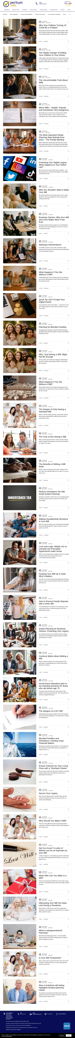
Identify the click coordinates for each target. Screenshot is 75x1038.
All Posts (5, 14)
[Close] (73, 1035)
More (64, 14)
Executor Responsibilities (26, 14)
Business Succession (40, 14)
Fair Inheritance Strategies (54, 14)
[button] (70, 14)
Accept (68, 1035)
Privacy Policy (9, 1036)
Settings (62, 1035)
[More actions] (69, 22)
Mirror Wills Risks (14, 14)
